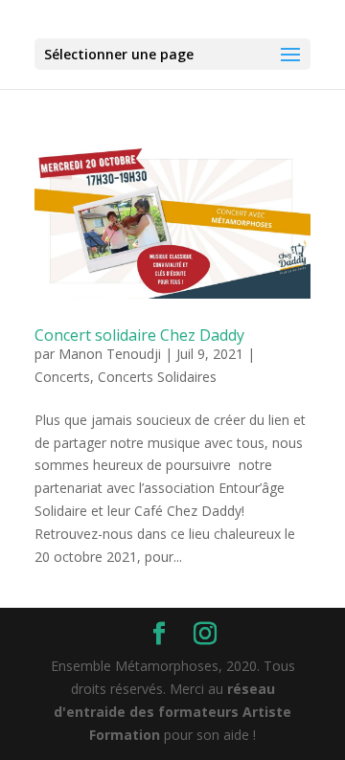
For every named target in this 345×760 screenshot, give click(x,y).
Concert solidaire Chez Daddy (139, 335)
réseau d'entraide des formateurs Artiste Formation (172, 712)
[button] (290, 55)
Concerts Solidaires (157, 377)
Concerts (62, 377)
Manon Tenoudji (109, 354)
